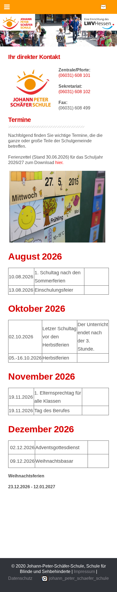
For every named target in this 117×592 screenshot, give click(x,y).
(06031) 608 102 (74, 91)
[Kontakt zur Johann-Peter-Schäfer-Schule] (103, 6)
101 (86, 75)
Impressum (85, 571)
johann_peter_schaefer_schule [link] (79, 578)
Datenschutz (20, 578)
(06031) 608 (71, 75)
